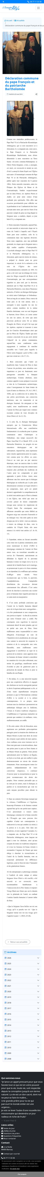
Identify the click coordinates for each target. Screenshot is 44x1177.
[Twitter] (3, 2)
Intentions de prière (11, 1133)
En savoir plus (15, 1168)
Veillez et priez (9, 1131)
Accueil (9, 20)
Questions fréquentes (12, 1136)
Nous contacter (9, 1138)
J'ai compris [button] (22, 1174)
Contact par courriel (11, 1154)
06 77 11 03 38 (35, 2)
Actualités (20, 20)
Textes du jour (9, 1128)
